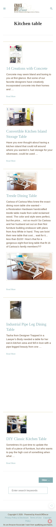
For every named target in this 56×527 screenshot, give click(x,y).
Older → (46, 480)
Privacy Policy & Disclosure (17, 517)
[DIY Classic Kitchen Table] (15, 424)
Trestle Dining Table (21, 195)
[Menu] (4, 8)
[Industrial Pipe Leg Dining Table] (15, 309)
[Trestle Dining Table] (15, 181)
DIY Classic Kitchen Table (26, 439)
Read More (10, 96)
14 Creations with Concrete (26, 68)
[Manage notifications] (50, 521)
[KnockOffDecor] (28, 9)
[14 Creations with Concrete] (15, 54)
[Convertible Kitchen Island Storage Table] (15, 117)
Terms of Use (36, 517)
